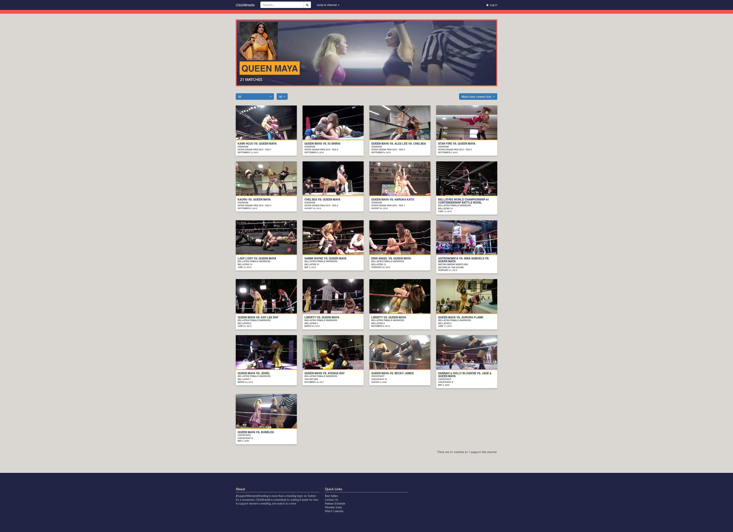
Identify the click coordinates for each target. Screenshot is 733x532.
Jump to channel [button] (327, 5)
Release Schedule (335, 503)
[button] (255, 96)
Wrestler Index (333, 507)
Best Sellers (331, 496)
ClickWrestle (245, 4)
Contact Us (331, 500)
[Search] (307, 5)
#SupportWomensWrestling (252, 496)
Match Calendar (334, 511)
